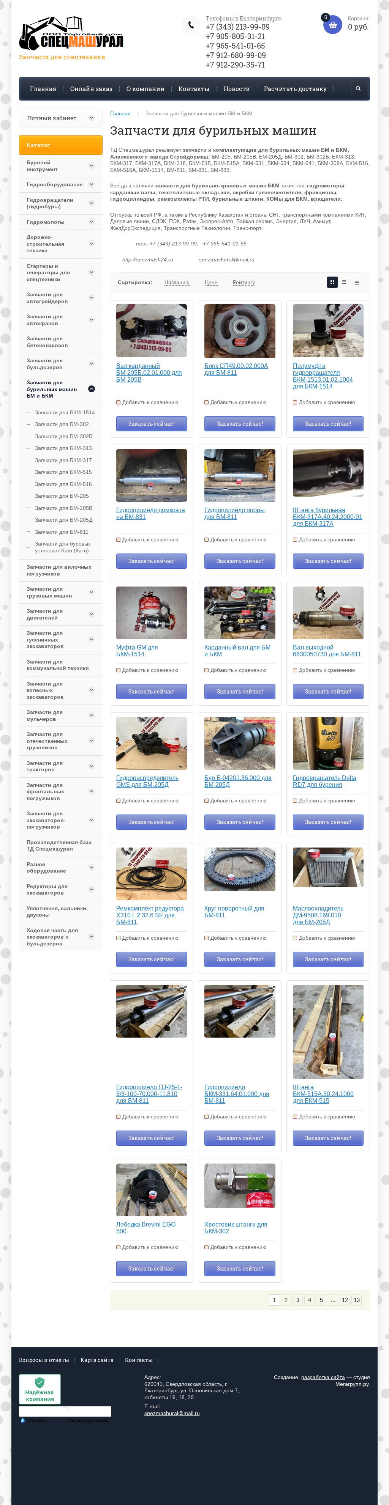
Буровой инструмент (42, 165)
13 (357, 1300)
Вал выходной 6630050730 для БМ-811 (327, 650)
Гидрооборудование (54, 184)
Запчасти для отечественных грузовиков (47, 740)
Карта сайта (97, 1359)
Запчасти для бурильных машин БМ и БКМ (52, 389)
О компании (145, 89)
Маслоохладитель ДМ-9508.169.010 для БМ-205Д (318, 915)
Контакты (194, 89)
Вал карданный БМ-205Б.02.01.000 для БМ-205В (149, 373)
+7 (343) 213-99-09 (238, 26)
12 (345, 1300)
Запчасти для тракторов (45, 766)
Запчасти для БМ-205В (63, 508)
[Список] (344, 282)
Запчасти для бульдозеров (45, 363)
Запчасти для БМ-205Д (63, 520)
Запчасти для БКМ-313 (63, 448)
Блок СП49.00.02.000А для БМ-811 (236, 369)
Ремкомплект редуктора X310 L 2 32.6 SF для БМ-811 (150, 915)
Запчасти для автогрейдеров (47, 297)
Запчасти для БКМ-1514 (65, 412)
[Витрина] (332, 282)
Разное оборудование (46, 867)
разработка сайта (323, 1377)
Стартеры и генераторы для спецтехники (48, 272)
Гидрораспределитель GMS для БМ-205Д (147, 781)
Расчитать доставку (295, 89)
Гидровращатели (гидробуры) (50, 203)
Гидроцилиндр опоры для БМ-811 (234, 513)
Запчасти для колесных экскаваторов (45, 690)
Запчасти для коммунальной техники (58, 665)
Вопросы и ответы (44, 1359)
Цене (211, 282)
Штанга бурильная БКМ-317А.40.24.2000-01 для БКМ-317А (327, 517)
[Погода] (33, 1419)
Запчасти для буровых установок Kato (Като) (63, 547)
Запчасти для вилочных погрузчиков (59, 570)
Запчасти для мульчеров (45, 715)
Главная (43, 89)
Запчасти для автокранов (45, 319)
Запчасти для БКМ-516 (63, 484)
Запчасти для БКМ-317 (63, 460)
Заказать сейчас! (151, 423)
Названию (177, 282)
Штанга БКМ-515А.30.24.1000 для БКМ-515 (323, 1094)
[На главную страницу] (72, 34)
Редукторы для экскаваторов (47, 889)
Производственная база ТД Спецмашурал (59, 845)
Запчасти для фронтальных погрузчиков (45, 791)
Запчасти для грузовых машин (49, 592)
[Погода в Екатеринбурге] (65, 1414)
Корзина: (347, 23)
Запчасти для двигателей (45, 614)
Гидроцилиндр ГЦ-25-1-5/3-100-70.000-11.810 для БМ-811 (149, 1094)
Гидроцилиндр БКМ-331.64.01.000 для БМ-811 (236, 1094)
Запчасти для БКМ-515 (63, 472)
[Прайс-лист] (356, 282)
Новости (237, 89)
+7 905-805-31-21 (235, 36)
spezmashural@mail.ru (172, 1413)
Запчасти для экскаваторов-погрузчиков (46, 820)
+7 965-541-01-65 (235, 45)
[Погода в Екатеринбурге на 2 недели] (89, 1420)
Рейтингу (244, 282)
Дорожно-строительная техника (45, 243)
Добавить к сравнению (150, 402)
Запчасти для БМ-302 (62, 424)
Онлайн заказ (91, 89)
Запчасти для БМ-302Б (63, 436)
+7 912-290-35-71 (235, 64)
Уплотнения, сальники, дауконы (57, 911)
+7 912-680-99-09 (236, 55)
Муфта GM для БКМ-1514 (137, 650)
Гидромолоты (46, 222)
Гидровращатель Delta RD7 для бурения (324, 781)
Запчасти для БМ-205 (62, 496)
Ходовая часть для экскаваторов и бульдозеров (52, 937)
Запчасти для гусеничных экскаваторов (45, 639)
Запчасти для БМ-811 (62, 532)
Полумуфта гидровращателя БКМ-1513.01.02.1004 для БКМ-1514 (323, 376)
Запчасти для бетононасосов (47, 341)
